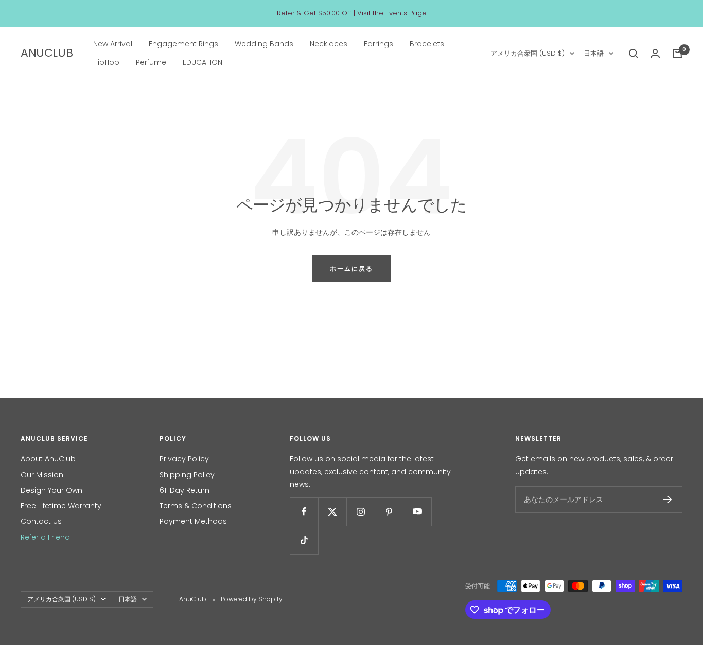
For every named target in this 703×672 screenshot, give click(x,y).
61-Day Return (184, 490)
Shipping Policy (187, 475)
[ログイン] (655, 53)
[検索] (633, 53)
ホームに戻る (351, 268)
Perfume (151, 63)
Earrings (378, 44)
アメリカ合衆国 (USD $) (527, 53)
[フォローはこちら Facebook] (304, 511)
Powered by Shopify (252, 599)
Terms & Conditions (196, 506)
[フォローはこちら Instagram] (360, 511)
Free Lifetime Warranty (61, 506)
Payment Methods (193, 521)
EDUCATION (202, 63)
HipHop (106, 63)
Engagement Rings (183, 44)
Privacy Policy (184, 459)
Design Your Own (51, 490)
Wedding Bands (264, 44)
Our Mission (42, 475)
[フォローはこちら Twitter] (332, 511)
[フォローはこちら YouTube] (417, 511)
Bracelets (427, 44)
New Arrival (112, 44)
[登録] (667, 499)
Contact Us (41, 521)
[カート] (677, 53)
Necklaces (328, 44)
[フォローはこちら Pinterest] (389, 511)
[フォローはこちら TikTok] (304, 540)
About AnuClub (48, 459)
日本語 (594, 53)
